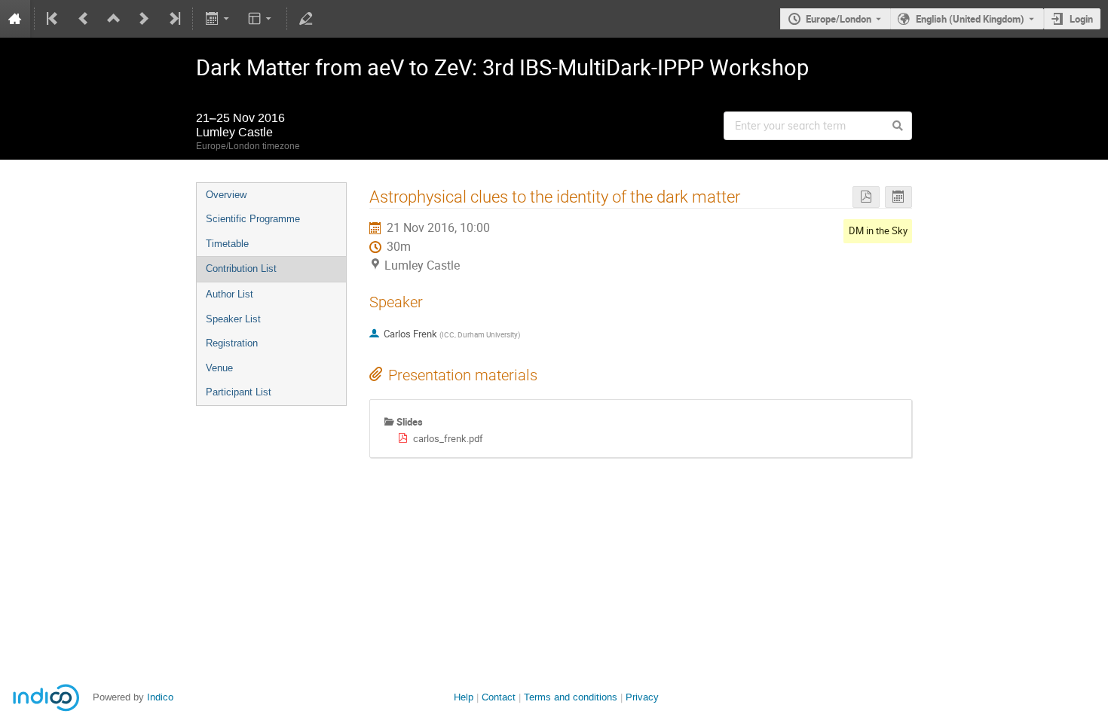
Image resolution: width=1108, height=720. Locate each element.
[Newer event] (144, 19)
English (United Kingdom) (970, 19)
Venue (219, 368)
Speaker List (233, 319)
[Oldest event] (53, 19)
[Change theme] (261, 19)
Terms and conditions (570, 697)
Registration (232, 343)
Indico (160, 697)
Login (1081, 19)
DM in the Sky (878, 230)
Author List (229, 294)
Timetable (227, 243)
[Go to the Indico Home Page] (15, 19)
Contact (499, 697)
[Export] (218, 19)
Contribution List (241, 268)
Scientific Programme (253, 218)
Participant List (238, 392)
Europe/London (838, 19)
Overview (226, 194)
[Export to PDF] (866, 197)
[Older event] (84, 19)
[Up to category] (114, 19)
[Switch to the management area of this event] (306, 19)
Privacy (642, 697)
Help (463, 697)
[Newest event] (173, 19)
